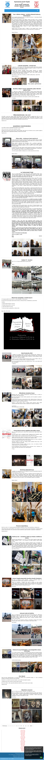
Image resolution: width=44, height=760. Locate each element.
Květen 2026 (23, 732)
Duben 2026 (23, 733)
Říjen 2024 (23, 749)
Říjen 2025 (23, 738)
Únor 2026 (22, 735)
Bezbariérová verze (4, 758)
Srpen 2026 (23, 730)
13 (28, 725)
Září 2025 (22, 739)
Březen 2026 (23, 734)
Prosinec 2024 (22, 747)
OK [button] (41, 757)
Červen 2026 (23, 731)
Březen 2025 (23, 744)
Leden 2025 (23, 746)
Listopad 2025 (22, 737)
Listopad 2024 (22, 748)
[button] (37, 10)
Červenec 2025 (22, 741)
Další (31, 725)
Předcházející (5, 725)
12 (25, 725)
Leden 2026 (23, 736)
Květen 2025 (23, 743)
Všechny (22, 750)
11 (23, 725)
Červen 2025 (23, 742)
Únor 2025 (22, 745)
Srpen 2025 (23, 740)
